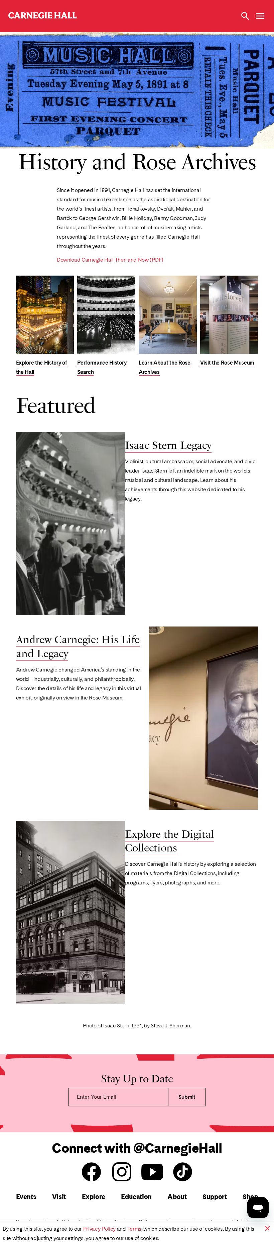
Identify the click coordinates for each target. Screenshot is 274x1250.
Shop (250, 1197)
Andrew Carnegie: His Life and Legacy (78, 645)
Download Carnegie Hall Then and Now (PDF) (110, 260)
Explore (93, 1197)
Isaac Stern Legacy (168, 445)
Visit (59, 1197)
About (176, 1197)
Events (26, 1197)
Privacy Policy (99, 1229)
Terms (134, 1229)
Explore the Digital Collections (169, 840)
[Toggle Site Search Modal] (245, 16)
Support (214, 1197)
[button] (267, 1228)
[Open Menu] (260, 16)
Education (136, 1197)
